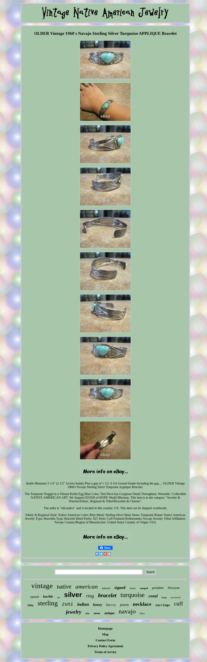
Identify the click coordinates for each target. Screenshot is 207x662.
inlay (31, 605)
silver (73, 594)
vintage (42, 586)
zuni (67, 604)
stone (97, 613)
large (164, 597)
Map (105, 634)
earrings (162, 605)
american (86, 586)
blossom (174, 588)
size (88, 613)
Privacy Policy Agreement (105, 646)
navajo (127, 611)
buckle (48, 596)
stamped (144, 588)
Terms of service (105, 652)
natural (106, 588)
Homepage (105, 628)
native (64, 586)
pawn (124, 604)
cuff (178, 604)
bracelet (107, 595)
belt (58, 597)
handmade (176, 597)
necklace (142, 604)
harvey (111, 605)
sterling (48, 603)
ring (90, 595)
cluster (132, 588)
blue (142, 613)
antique (109, 613)
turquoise (132, 594)
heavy (97, 604)
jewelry (73, 612)
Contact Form (105, 640)
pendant (158, 588)
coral (153, 596)
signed (119, 587)
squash (34, 596)
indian (83, 604)
